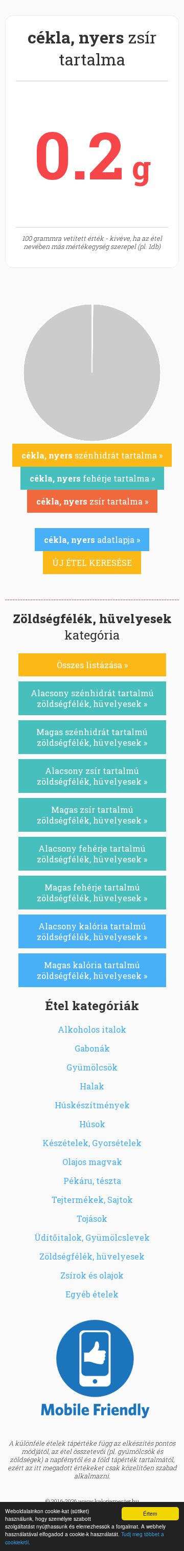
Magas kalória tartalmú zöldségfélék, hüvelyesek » (92, 970)
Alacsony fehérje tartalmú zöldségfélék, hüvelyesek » (92, 853)
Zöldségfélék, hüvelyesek (92, 1256)
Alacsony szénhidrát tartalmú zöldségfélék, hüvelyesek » (92, 698)
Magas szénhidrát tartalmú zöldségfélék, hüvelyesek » (92, 737)
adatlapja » (92, 539)
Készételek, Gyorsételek (92, 1142)
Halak (92, 1086)
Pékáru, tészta (92, 1180)
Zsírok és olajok (92, 1275)
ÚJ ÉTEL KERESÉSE (92, 562)
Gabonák (92, 1048)
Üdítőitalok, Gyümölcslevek (92, 1237)
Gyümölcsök (92, 1067)
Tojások (92, 1218)
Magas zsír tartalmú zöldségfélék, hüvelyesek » (92, 815)
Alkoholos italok (92, 1029)
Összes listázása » (92, 664)
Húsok (92, 1124)
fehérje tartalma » (92, 478)
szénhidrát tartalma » (92, 455)
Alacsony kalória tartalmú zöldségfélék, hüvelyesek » (92, 931)
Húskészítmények (92, 1105)
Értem (150, 1513)
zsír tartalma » (92, 501)
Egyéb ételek (92, 1294)
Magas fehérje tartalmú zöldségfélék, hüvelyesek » (92, 892)
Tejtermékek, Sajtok (92, 1199)
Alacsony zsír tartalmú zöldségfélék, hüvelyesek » (92, 776)
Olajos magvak (92, 1161)
